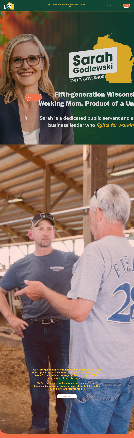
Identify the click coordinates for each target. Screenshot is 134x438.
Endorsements (74, 4)
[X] (121, 6)
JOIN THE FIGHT (33, 97)
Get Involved (83, 4)
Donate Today (67, 6)
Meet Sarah (65, 4)
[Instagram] (107, 6)
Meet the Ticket (56, 4)
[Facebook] (111, 6)
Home (48, 4)
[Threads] (114, 6)
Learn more (67, 396)
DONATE (126, 5)
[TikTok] (117, 6)
